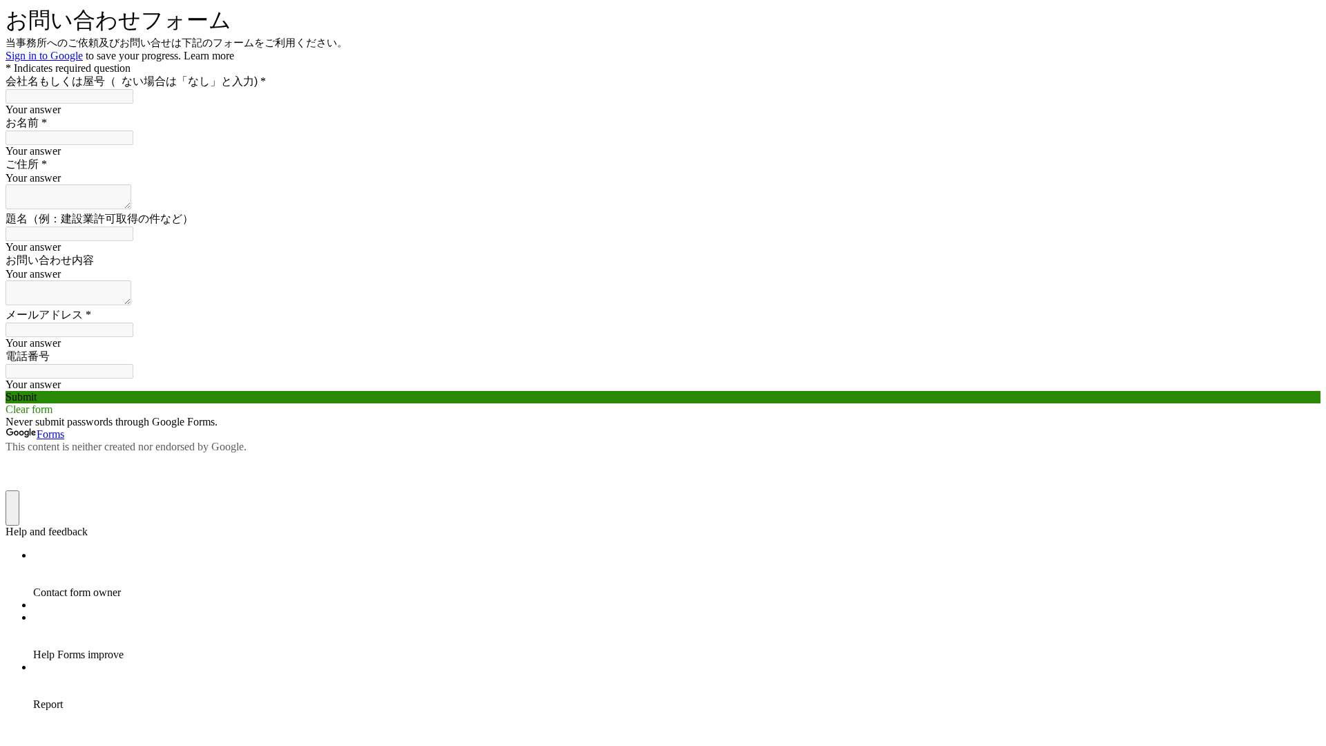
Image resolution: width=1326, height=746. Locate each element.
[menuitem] (676, 574)
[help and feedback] (12, 508)
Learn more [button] (209, 55)
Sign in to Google (44, 55)
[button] (663, 397)
